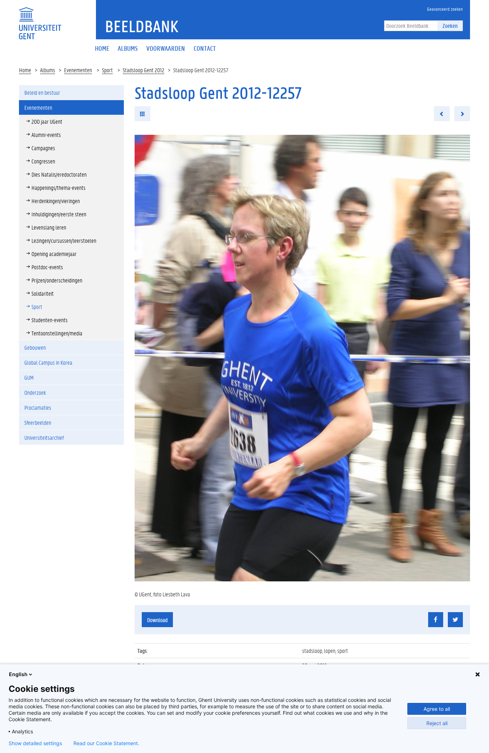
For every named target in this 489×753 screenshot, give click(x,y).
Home (25, 70)
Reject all (436, 723)
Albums (47, 70)
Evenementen (78, 70)
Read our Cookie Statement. (106, 743)
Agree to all (436, 709)
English (18, 674)
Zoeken (449, 25)
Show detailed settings (35, 743)
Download (157, 620)
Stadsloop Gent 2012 (143, 70)
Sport (107, 70)
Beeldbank (141, 26)
